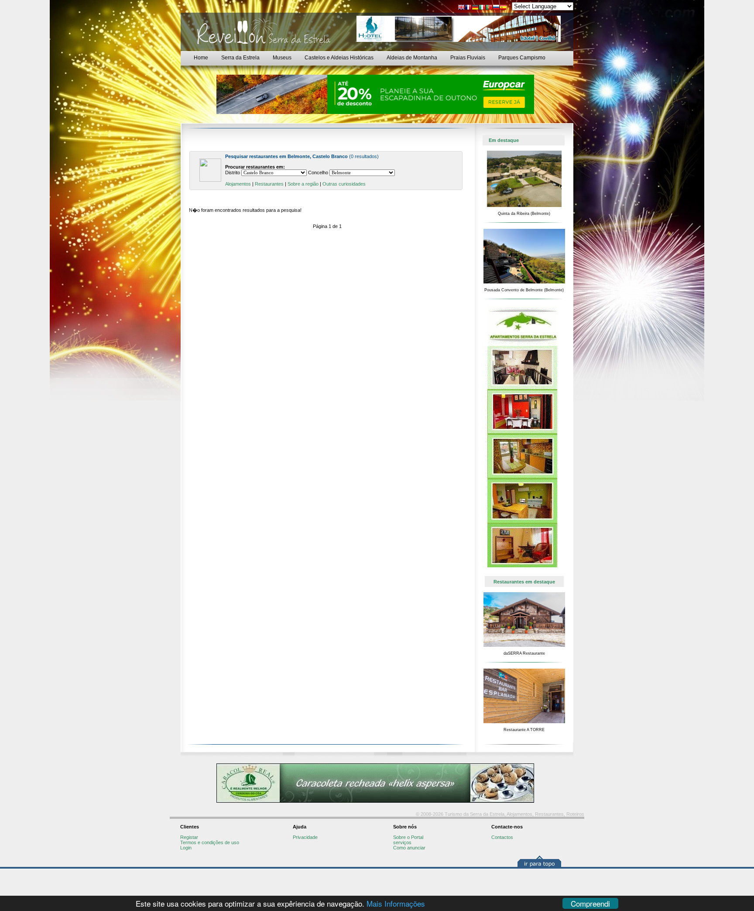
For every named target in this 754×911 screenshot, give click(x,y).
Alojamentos (238, 183)
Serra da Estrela (240, 58)
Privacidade (305, 837)
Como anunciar (409, 847)
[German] (475, 8)
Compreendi (590, 903)
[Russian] (496, 8)
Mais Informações (396, 903)
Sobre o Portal (408, 837)
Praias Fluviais (467, 58)
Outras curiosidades (344, 183)
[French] (468, 8)
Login (186, 847)
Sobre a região (303, 183)
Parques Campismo (521, 58)
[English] (461, 8)
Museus (282, 58)
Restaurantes (269, 183)
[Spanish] (503, 8)
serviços (402, 842)
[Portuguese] (489, 8)
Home (201, 58)
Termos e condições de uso (209, 842)
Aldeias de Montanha (412, 58)
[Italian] (482, 8)
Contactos (502, 837)
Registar (189, 837)
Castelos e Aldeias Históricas (339, 58)
